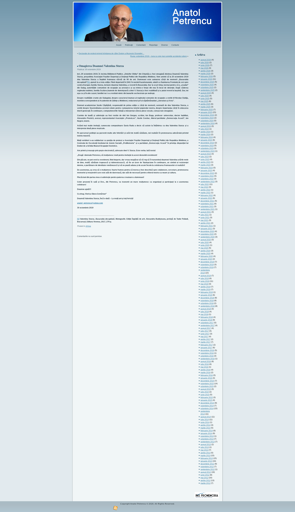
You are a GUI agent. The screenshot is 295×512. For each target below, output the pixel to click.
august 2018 (206, 309)
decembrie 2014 (207, 403)
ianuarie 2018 (206, 320)
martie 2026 (205, 74)
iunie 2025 (205, 98)
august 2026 (206, 60)
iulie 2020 (205, 242)
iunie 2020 (205, 245)
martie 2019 (205, 289)
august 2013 (206, 444)
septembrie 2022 (208, 182)
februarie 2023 (207, 168)
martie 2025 (205, 107)
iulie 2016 (205, 364)
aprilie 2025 (205, 104)
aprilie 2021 (205, 223)
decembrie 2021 (207, 201)
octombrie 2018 (207, 303)
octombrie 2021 (207, 206)
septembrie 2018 (208, 306)
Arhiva (88, 226)
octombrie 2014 (207, 408)
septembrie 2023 (208, 151)
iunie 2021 (205, 217)
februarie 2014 (207, 431)
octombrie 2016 (207, 356)
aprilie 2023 (205, 162)
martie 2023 (205, 165)
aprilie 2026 (205, 71)
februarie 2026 (207, 76)
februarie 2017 (207, 345)
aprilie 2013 (205, 453)
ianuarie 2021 (206, 229)
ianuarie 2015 (206, 400)
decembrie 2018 (207, 298)
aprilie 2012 (205, 480)
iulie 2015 (205, 392)
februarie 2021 (207, 226)
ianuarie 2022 (206, 198)
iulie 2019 (205, 278)
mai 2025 (204, 101)
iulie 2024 (205, 129)
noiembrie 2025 (207, 85)
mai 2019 (204, 284)
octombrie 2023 (207, 148)
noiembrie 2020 (207, 234)
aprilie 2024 (205, 132)
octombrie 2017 (207, 323)
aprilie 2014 (205, 425)
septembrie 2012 (208, 469)
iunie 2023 (205, 159)
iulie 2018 (205, 312)
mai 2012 (204, 478)
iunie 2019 (205, 281)
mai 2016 (204, 367)
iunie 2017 (205, 334)
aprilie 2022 (205, 190)
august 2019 (206, 276)
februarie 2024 (207, 137)
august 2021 (206, 212)
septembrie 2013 (208, 442)
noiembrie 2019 (207, 265)
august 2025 (206, 93)
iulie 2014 (205, 420)
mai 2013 (204, 450)
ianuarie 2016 (206, 378)
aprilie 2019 (205, 287)
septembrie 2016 (208, 359)
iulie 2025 (205, 96)
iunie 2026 (205, 65)
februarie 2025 (207, 110)
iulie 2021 (205, 215)
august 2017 (206, 328)
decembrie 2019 (207, 262)
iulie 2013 (205, 447)
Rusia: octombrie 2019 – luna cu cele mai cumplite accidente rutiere (158, 56)
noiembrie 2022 (207, 176)
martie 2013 (205, 455)
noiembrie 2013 (207, 436)
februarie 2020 (207, 256)
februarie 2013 (207, 458)
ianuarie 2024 (206, 140)
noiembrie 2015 (207, 384)
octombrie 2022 (207, 179)
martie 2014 (205, 428)
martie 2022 (205, 193)
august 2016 (206, 361)
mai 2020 (204, 248)
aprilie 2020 (205, 251)
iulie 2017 (205, 331)
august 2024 (206, 126)
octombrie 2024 (207, 121)
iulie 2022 (205, 184)
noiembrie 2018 (207, 301)
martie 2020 (205, 253)
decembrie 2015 (207, 381)
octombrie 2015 (207, 386)
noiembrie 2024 (207, 118)
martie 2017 (205, 342)
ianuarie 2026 (206, 79)
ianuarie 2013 (206, 461)
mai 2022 (204, 187)
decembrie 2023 (207, 143)
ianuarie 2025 (206, 112)
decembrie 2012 (207, 464)
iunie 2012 (205, 475)
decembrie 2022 (207, 173)
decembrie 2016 (207, 350)
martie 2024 (205, 134)
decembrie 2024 (207, 115)
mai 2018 (204, 314)
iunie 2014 (205, 422)
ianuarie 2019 (206, 295)
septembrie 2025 (208, 90)
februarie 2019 (207, 292)
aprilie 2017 (205, 339)
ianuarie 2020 (206, 259)
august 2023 (206, 154)
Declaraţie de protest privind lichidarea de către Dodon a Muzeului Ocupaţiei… (111, 53)
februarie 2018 (207, 317)
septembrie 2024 (208, 123)
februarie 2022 (207, 195)
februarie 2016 (207, 375)
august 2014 (206, 417)
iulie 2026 (205, 63)
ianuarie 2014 (206, 433)
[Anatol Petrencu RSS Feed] (115, 508)
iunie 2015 (205, 395)
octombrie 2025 (207, 87)
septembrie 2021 (208, 209)
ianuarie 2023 (206, 170)
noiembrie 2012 (207, 467)
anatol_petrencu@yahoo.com (90, 203)
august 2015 (206, 389)
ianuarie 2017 (206, 348)
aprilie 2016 (205, 370)
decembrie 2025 (207, 82)
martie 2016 (205, 372)
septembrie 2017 (208, 325)
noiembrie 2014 (207, 406)
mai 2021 (204, 220)
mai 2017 (204, 336)
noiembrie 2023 (207, 146)
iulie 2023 (205, 157)
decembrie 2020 (207, 231)
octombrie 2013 (207, 439)
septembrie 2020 (208, 237)
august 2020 (206, 240)
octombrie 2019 (207, 267)
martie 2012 (205, 483)
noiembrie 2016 (207, 353)
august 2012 (206, 472)
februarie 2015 (207, 397)
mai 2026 (204, 68)
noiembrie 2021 (207, 204)
